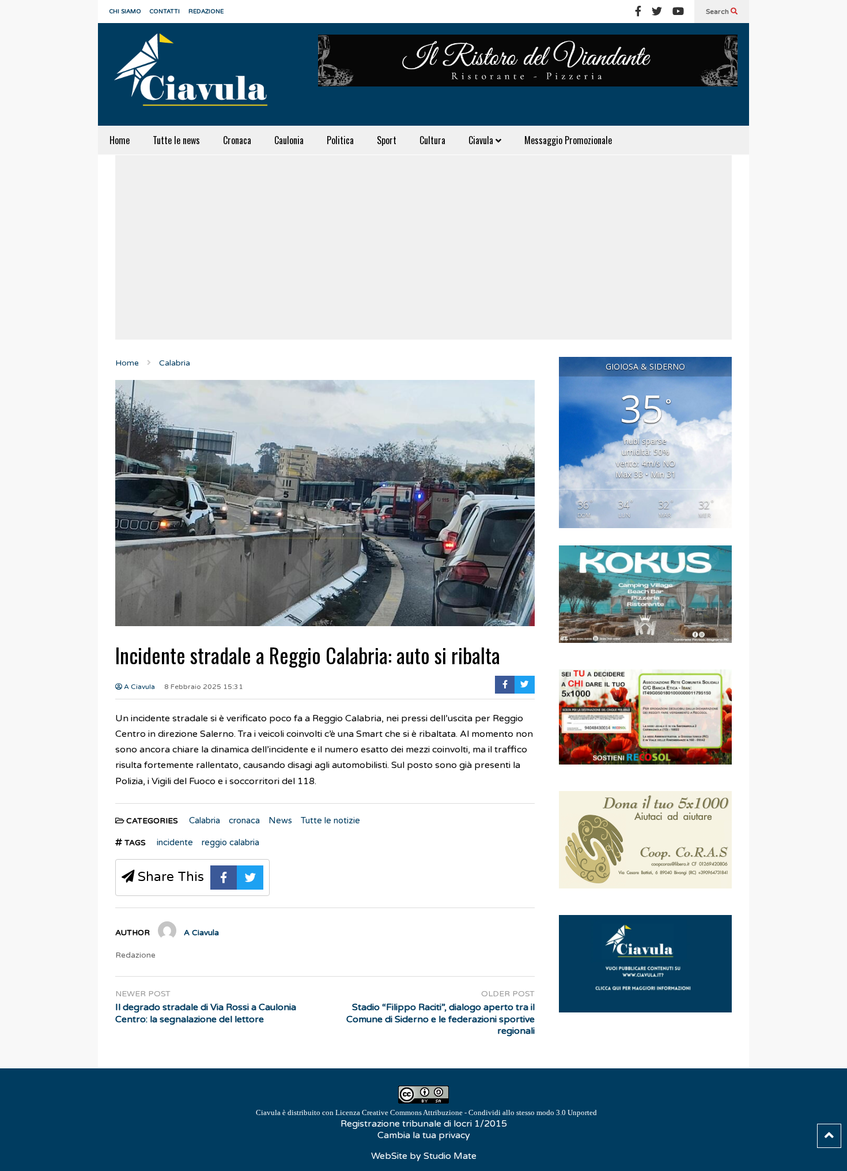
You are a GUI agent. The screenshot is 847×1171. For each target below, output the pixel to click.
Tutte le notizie (330, 820)
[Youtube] (678, 11)
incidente (175, 842)
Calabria (204, 820)
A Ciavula (138, 687)
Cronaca (237, 140)
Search (718, 11)
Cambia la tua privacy (423, 1135)
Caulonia (289, 140)
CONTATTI (165, 11)
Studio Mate (450, 1156)
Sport (386, 140)
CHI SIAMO (125, 11)
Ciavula (482, 140)
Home (119, 140)
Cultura (432, 140)
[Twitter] (657, 11)
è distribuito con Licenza (426, 1112)
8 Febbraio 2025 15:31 (203, 687)
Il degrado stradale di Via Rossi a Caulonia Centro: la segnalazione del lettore (205, 1013)
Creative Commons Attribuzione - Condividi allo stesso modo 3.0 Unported (479, 1112)
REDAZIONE (206, 11)
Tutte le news (176, 140)
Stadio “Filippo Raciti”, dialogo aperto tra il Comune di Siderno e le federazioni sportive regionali (440, 1019)
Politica (340, 140)
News (280, 820)
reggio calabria (230, 842)
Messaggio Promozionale (568, 140)
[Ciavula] (195, 74)
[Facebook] (638, 11)
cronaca (244, 820)
